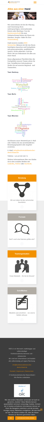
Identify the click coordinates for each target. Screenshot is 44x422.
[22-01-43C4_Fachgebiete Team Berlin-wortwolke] (22, 106)
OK (11, 418)
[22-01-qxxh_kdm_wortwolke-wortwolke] (22, 128)
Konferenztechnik (14, 33)
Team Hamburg (13, 72)
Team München (13, 116)
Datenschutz (29, 371)
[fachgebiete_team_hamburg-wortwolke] (22, 84)
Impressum (20, 371)
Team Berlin (12, 94)
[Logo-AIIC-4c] (22, 391)
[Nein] (41, 410)
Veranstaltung (13, 39)
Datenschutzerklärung (26, 418)
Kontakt (12, 371)
